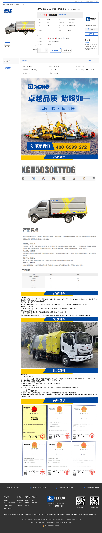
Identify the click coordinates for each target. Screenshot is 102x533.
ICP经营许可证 (62, 519)
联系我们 (30, 519)
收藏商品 (67, 50)
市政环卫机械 (11, 4)
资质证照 (87, 42)
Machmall (51, 514)
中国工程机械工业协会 (76, 514)
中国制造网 (85, 514)
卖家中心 (77, 1)
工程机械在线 (92, 514)
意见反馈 (78, 519)
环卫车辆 (17, 4)
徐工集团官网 (13, 514)
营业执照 (54, 519)
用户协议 (48, 519)
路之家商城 (35, 514)
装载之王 (40, 514)
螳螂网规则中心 (71, 519)
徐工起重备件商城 (26, 514)
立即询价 (55, 50)
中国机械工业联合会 (65, 514)
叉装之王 (45, 514)
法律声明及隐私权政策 (39, 519)
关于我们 (24, 519)
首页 (4, 4)
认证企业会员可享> (62, 14)
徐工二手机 (56, 514)
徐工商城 (19, 514)
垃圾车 (22, 4)
